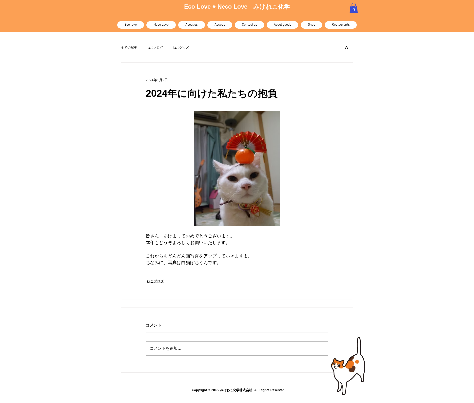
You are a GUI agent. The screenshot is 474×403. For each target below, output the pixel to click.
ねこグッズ (181, 47)
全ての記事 (129, 47)
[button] (353, 8)
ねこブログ (155, 47)
